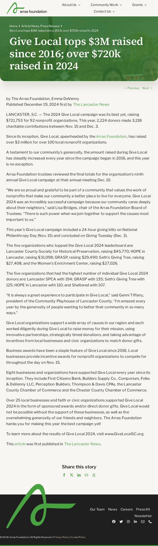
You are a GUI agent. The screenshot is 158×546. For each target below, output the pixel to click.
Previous (133, 88)
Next (145, 88)
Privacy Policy (61, 537)
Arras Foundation (111, 136)
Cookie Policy (78, 537)
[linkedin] (135, 521)
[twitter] (121, 521)
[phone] (150, 521)
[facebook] (113, 521)
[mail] (142, 521)
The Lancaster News (91, 104)
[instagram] (128, 521)
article (20, 444)
